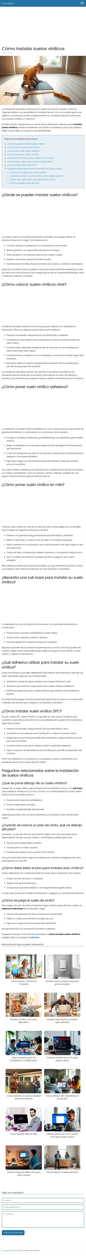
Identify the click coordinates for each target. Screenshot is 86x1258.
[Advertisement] (43, 25)
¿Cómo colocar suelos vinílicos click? (23, 147)
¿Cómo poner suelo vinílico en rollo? (23, 154)
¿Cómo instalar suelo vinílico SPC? (22, 165)
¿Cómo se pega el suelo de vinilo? (25, 183)
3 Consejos (8, 3)
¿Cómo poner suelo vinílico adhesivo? (24, 151)
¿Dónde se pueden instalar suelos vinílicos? (26, 144)
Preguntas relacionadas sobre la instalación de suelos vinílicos (34, 168)
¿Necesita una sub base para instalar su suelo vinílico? (31, 158)
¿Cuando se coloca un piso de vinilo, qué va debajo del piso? (37, 176)
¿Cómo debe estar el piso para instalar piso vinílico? (32, 179)
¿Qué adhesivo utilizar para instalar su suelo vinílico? (30, 161)
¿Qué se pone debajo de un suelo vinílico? (28, 172)
